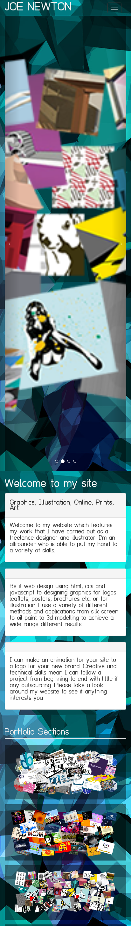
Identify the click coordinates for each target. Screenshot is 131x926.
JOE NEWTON (38, 7)
